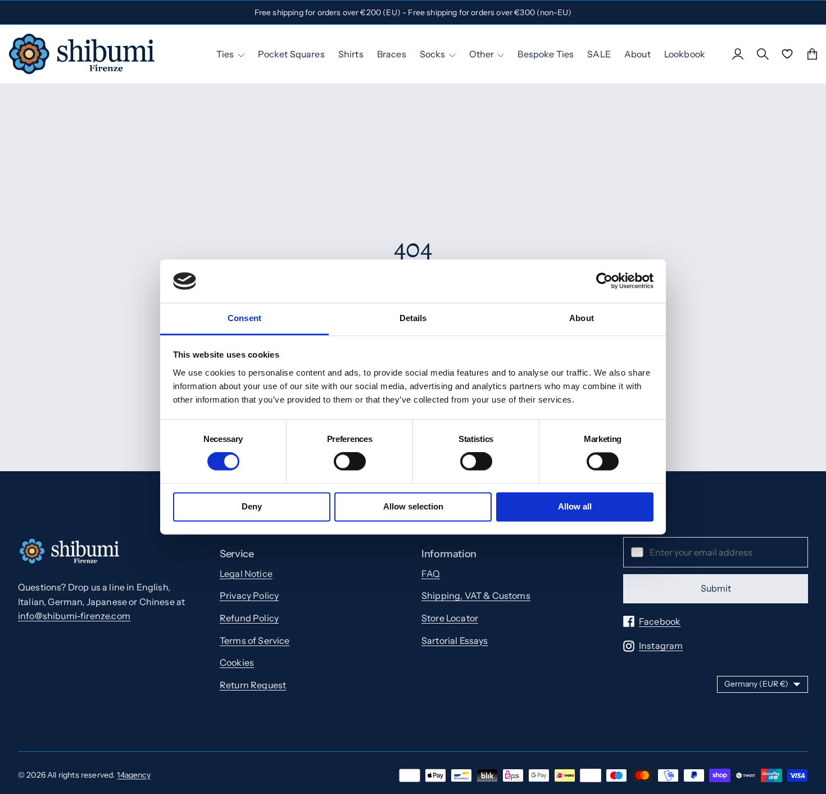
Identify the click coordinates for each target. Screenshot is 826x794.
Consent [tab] (244, 318)
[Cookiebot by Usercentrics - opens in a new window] (604, 281)
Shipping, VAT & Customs (475, 595)
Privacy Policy (249, 595)
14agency (133, 775)
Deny (252, 506)
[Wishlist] (787, 54)
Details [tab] (413, 318)
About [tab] (581, 318)
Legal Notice (246, 573)
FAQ (430, 573)
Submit (716, 588)
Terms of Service (255, 640)
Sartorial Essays (454, 640)
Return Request (253, 685)
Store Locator (449, 618)
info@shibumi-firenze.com (74, 615)
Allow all (575, 506)
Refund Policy (249, 618)
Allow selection (413, 506)
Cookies (237, 662)
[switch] (350, 462)
